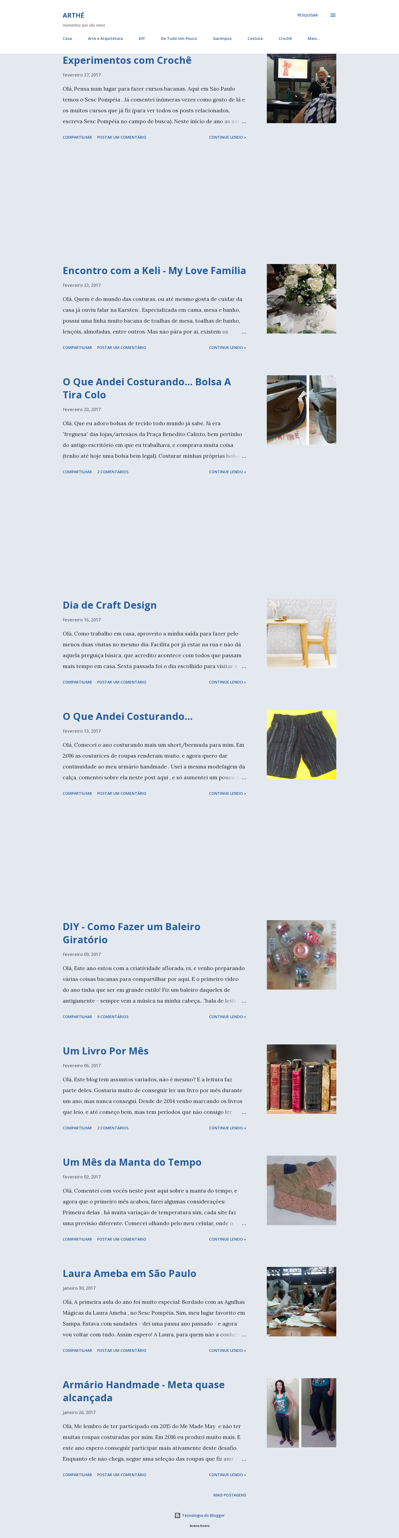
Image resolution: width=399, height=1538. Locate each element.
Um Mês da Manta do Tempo (132, 1162)
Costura (255, 38)
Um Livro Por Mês (105, 1050)
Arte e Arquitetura (105, 38)
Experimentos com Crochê (127, 60)
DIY (142, 38)
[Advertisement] (154, 203)
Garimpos (222, 38)
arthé (73, 15)
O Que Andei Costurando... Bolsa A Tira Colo (147, 388)
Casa (67, 38)
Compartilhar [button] (77, 137)
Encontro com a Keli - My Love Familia (154, 270)
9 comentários (112, 1016)
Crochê (285, 38)
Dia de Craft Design (110, 605)
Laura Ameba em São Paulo (130, 1273)
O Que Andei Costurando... (128, 716)
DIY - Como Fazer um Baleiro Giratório (132, 933)
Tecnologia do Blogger (203, 1515)
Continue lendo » (227, 137)
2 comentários (112, 471)
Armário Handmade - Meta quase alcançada (144, 1391)
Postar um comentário (121, 137)
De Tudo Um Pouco (179, 38)
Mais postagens (229, 1495)
